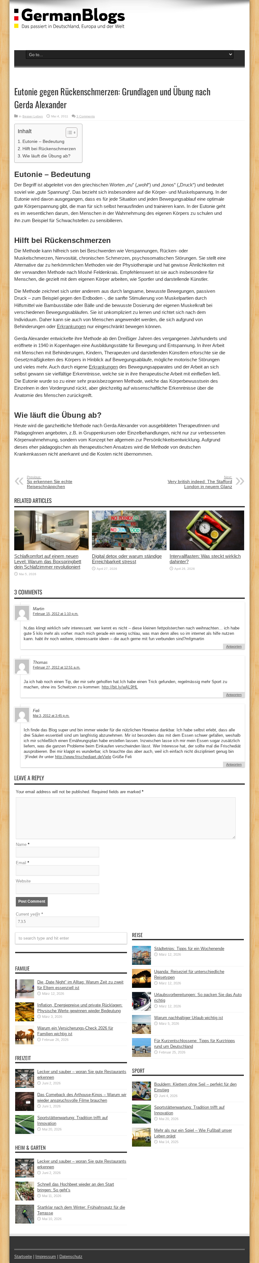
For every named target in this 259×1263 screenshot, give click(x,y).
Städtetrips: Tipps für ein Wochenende (189, 948)
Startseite (23, 1256)
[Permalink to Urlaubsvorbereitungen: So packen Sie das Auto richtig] (141, 1009)
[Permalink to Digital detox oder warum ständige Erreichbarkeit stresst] (129, 548)
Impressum (45, 1256)
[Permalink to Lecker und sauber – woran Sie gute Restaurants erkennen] (24, 1086)
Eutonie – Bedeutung (43, 141)
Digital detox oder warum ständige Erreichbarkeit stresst (127, 558)
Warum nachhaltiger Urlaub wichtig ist (188, 1017)
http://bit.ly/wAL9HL (120, 687)
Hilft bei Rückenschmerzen (49, 148)
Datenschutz (70, 1256)
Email (21, 862)
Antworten (234, 646)
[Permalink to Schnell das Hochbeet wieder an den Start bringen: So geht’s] (24, 1199)
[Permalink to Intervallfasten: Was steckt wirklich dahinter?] (207, 548)
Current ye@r (29, 914)
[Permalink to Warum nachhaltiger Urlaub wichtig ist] (141, 1032)
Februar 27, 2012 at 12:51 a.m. (56, 667)
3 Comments (85, 116)
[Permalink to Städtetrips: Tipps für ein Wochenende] (141, 963)
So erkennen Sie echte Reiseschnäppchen (49, 482)
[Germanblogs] (69, 24)
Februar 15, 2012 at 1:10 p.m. (55, 614)
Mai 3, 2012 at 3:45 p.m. (51, 715)
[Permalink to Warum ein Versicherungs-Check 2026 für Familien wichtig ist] (24, 1043)
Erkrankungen (71, 326)
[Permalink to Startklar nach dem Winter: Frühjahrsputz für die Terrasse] (24, 1222)
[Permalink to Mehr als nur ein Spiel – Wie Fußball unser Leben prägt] (141, 1145)
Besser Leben (32, 116)
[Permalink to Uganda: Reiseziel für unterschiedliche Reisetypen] (141, 986)
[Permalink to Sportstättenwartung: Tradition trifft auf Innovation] (24, 1132)
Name (21, 844)
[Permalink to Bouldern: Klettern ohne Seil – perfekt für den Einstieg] (141, 1099)
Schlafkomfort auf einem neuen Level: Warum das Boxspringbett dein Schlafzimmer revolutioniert (47, 561)
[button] (68, 132)
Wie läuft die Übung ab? (46, 155)
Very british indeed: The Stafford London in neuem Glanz (200, 482)
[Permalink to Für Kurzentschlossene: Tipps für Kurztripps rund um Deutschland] (141, 1055)
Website (23, 881)
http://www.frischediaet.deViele (83, 756)
